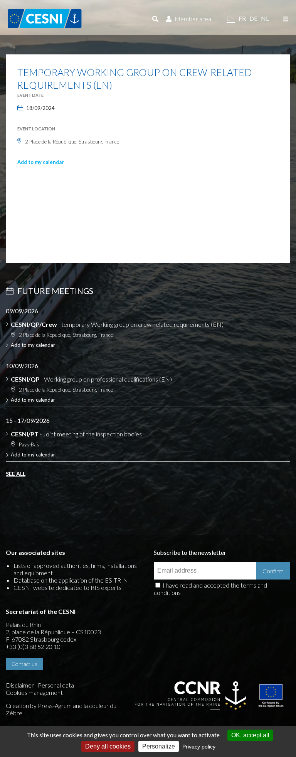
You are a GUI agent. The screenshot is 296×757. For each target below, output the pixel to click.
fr (242, 18)
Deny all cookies (108, 746)
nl (265, 18)
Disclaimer (20, 685)
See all (15, 473)
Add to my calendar (40, 162)
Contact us (24, 664)
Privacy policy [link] (198, 746)
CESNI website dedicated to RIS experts (67, 587)
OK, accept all (250, 735)
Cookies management (34, 692)
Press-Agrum (55, 705)
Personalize (158, 746)
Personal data (56, 685)
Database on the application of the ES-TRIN (70, 580)
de (253, 18)
